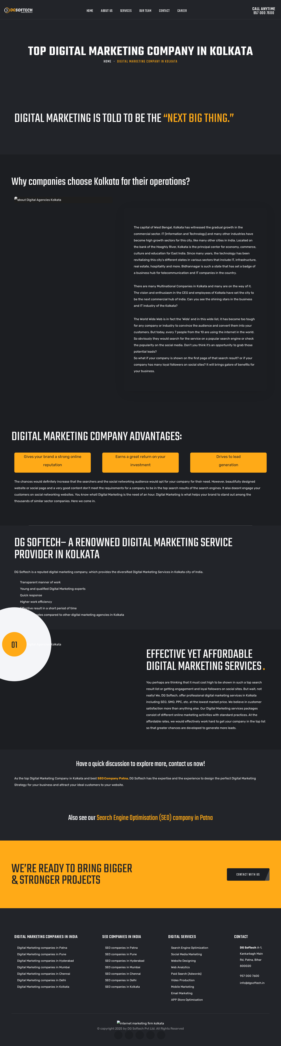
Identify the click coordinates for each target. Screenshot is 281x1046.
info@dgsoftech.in (252, 983)
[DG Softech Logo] (19, 11)
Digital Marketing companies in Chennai (43, 973)
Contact (164, 11)
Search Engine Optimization (189, 947)
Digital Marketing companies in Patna (42, 947)
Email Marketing (181, 993)
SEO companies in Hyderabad (124, 960)
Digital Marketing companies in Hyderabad (45, 960)
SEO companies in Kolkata (122, 986)
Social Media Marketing (186, 954)
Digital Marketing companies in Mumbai (43, 967)
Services (126, 11)
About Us (107, 11)
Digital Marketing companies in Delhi (41, 980)
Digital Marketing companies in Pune (41, 954)
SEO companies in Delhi (120, 980)
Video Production (183, 980)
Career (182, 11)
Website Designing (183, 960)
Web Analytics (180, 967)
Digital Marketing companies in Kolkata (43, 986)
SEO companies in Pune (121, 954)
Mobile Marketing (182, 986)
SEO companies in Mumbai (122, 967)
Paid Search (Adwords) (186, 973)
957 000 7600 (249, 976)
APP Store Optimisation (187, 999)
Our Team (145, 11)
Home (90, 11)
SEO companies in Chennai (123, 973)
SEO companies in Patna (121, 947)
